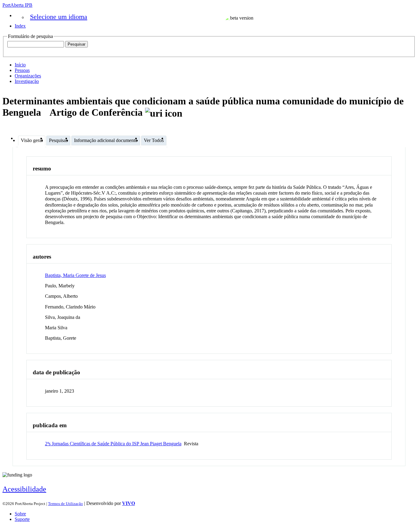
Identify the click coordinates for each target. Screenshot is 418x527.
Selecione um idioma (58, 17)
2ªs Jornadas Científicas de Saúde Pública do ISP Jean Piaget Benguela (113, 443)
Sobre (20, 513)
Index (20, 25)
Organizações (28, 75)
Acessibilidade (24, 489)
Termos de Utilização (65, 503)
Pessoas (22, 70)
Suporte (22, 519)
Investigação (27, 81)
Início (20, 64)
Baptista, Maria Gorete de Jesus (75, 275)
